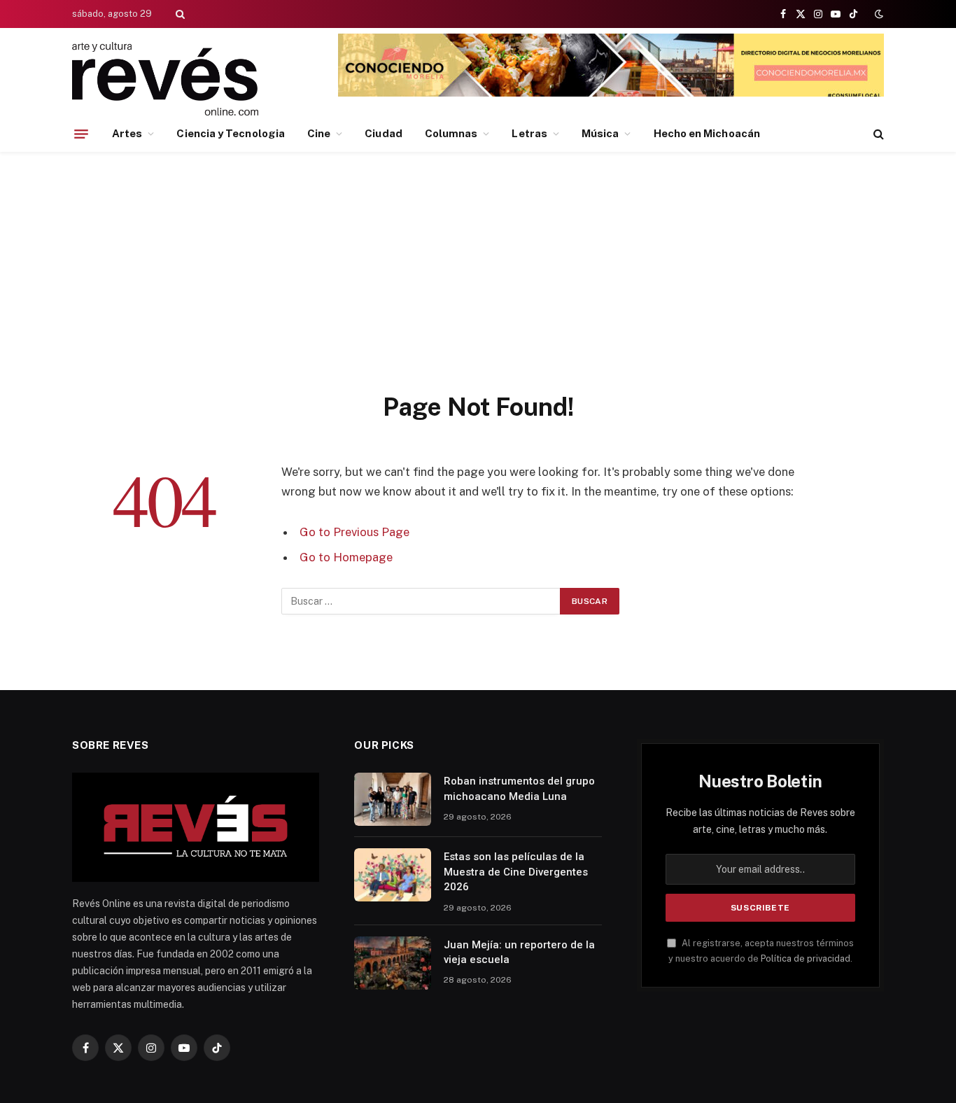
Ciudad (383, 133)
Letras (529, 133)
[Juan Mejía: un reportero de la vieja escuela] (392, 963)
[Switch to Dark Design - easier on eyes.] (877, 14)
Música (600, 133)
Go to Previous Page (354, 532)
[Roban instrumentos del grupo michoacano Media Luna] (392, 799)
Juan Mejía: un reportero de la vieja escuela (519, 952)
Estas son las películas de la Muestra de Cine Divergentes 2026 (516, 871)
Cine (318, 133)
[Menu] (81, 134)
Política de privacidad (805, 958)
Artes (127, 133)
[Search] (179, 14)
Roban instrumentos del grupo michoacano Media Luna (519, 788)
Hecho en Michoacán (707, 133)
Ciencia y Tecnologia (230, 133)
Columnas (451, 133)
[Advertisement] (478, 286)
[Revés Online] (165, 78)
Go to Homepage (346, 557)
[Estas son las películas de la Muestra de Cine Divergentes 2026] (392, 874)
